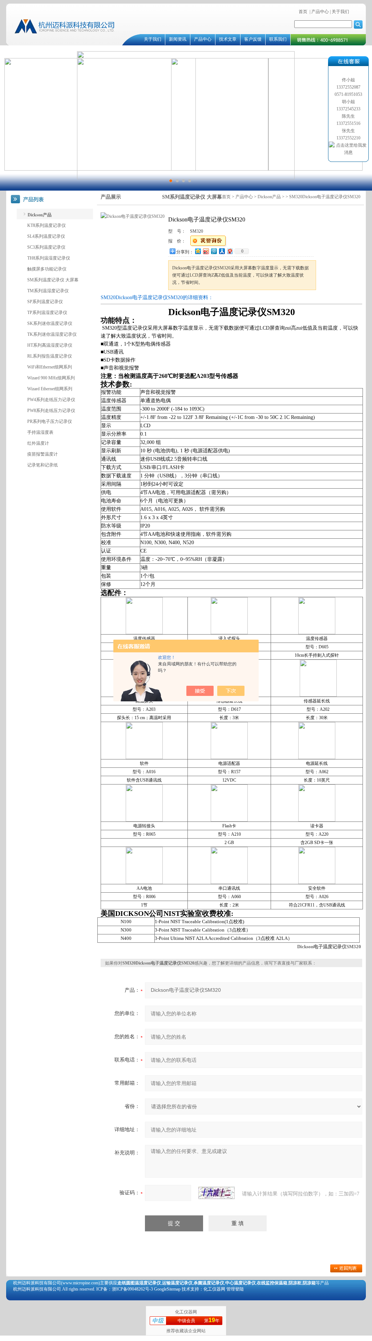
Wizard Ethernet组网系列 (49, 388)
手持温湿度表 (40, 432)
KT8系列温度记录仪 (46, 225)
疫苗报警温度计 (42, 454)
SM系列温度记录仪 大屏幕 (52, 279)
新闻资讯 (177, 39)
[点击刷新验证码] (216, 1193)
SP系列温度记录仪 (45, 301)
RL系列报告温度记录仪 (49, 356)
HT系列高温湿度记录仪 (49, 345)
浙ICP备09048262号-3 (132, 1289)
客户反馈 (253, 39)
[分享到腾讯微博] (214, 251)
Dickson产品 (269, 196)
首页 (303, 11)
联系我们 (278, 39)
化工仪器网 (186, 1311)
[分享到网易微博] (230, 251)
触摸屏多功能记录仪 (46, 269)
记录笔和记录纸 (42, 465)
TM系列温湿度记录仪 (48, 290)
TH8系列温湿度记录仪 (48, 258)
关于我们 (340, 11)
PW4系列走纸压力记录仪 (51, 399)
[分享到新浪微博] (206, 251)
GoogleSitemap (167, 1289)
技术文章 (227, 39)
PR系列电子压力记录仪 (49, 421)
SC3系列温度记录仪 (46, 247)
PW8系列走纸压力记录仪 (51, 410)
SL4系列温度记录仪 (46, 236)
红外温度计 (38, 443)
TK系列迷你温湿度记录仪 (52, 334)
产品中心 (320, 11)
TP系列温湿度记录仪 (47, 312)
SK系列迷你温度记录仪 (49, 323)
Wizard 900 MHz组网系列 (51, 377)
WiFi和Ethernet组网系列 (49, 367)
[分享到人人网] (222, 251)
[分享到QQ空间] (198, 251)
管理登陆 (235, 1289)
